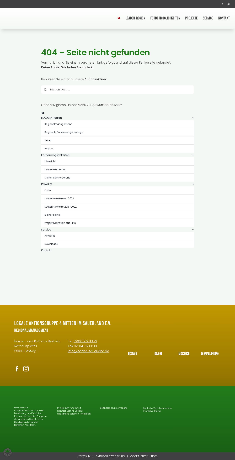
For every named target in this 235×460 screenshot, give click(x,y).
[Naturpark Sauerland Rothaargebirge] (203, 425)
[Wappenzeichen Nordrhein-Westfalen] (62, 396)
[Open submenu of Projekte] (192, 184)
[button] (7, 452)
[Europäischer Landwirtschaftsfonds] (27, 396)
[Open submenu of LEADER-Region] (192, 118)
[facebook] (222, 4)
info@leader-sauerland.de (88, 351)
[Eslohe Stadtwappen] (158, 337)
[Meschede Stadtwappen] (184, 337)
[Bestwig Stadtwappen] (132, 337)
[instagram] (228, 4)
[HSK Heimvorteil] (203, 410)
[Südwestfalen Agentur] (203, 396)
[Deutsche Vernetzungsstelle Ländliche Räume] (152, 396)
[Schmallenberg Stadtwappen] (210, 337)
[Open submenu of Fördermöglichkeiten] (192, 155)
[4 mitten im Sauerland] (23, 13)
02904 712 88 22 (85, 341)
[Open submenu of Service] (192, 229)
